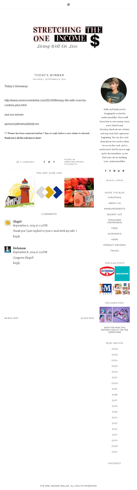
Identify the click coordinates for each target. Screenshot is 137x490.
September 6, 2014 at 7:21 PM (30, 225)
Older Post (87, 318)
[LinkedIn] (119, 170)
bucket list (114, 214)
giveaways (70, 164)
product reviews (114, 245)
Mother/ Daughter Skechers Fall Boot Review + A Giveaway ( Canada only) (122, 273)
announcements (74, 162)
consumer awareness (114, 221)
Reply (16, 236)
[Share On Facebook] (44, 162)
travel (114, 250)
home (114, 239)
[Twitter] (123, 170)
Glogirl (17, 222)
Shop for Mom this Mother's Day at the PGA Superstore (114, 329)
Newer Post (11, 318)
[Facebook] (105, 170)
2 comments (27, 162)
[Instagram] (110, 170)
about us (115, 203)
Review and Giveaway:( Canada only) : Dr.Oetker (107, 271)
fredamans (19, 248)
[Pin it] (54, 162)
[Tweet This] (49, 162)
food (114, 228)
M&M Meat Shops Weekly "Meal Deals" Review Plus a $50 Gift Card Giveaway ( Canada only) (106, 288)
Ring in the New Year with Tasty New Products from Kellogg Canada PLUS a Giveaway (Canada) (122, 288)
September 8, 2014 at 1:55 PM (30, 252)
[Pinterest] (114, 170)
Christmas (114, 197)
